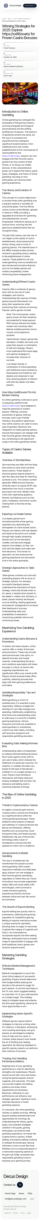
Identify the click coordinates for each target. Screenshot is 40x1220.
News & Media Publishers (22, 18)
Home (4, 18)
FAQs (30, 1193)
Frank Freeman (9, 48)
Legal (29, 1213)
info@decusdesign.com (15, 1199)
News (10, 18)
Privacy (15, 1213)
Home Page (10, 1193)
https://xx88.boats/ (11, 156)
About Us (7, 1213)
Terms (22, 1213)
